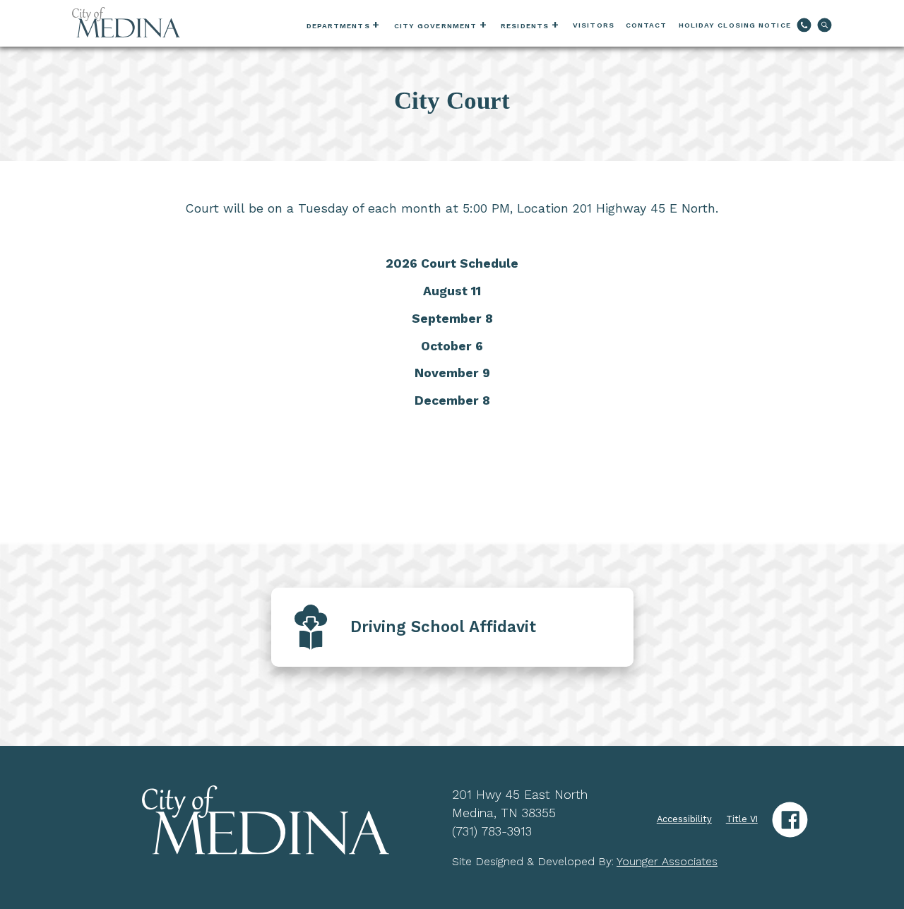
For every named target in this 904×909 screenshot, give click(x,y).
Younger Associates (667, 861)
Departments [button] (338, 26)
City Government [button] (435, 26)
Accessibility (684, 819)
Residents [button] (525, 26)
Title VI (742, 819)
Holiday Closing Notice (735, 25)
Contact (646, 25)
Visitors (593, 25)
